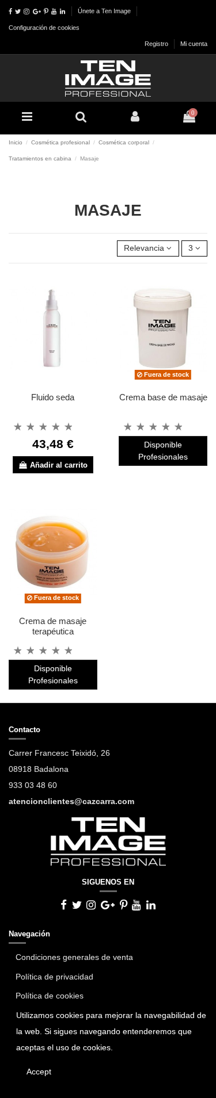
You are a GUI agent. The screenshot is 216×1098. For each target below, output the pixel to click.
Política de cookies (50, 995)
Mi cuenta (193, 43)
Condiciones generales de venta (74, 957)
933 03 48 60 (33, 785)
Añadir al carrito (59, 465)
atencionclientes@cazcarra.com (71, 801)
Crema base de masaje (163, 397)
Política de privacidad (54, 976)
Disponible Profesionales (163, 450)
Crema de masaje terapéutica (52, 626)
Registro (157, 43)
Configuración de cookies (44, 27)
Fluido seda (52, 397)
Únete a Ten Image (104, 10)
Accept (38, 1071)
